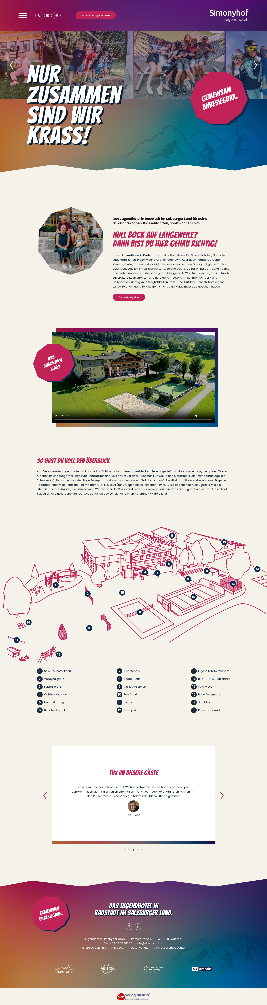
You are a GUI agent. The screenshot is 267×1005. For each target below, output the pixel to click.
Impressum (118, 948)
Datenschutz (139, 948)
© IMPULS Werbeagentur (169, 948)
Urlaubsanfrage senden (95, 15)
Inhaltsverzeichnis (93, 948)
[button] (11, 65)
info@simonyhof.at (150, 943)
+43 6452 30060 (120, 943)
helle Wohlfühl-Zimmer (193, 273)
